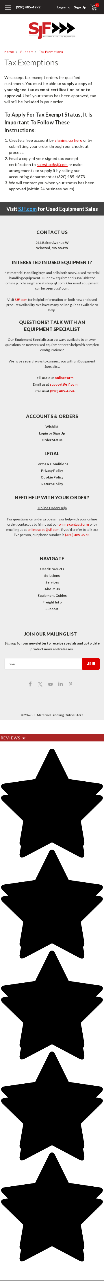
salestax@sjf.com (52, 164)
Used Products (52, 569)
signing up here (68, 140)
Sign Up (80, 7)
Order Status (52, 440)
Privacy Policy (52, 470)
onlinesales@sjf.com (43, 529)
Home (9, 52)
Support (26, 52)
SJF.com (27, 209)
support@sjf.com (63, 384)
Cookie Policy (52, 477)
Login (61, 7)
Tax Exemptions (51, 52)
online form (64, 377)
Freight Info (52, 602)
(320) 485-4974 (62, 391)
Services (52, 582)
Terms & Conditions (52, 464)
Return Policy (52, 484)
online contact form (74, 524)
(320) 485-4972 (28, 7)
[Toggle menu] (8, 10)
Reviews (13, 737)
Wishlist (52, 426)
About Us (52, 589)
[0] (90, 7)
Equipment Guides (52, 595)
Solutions (52, 575)
